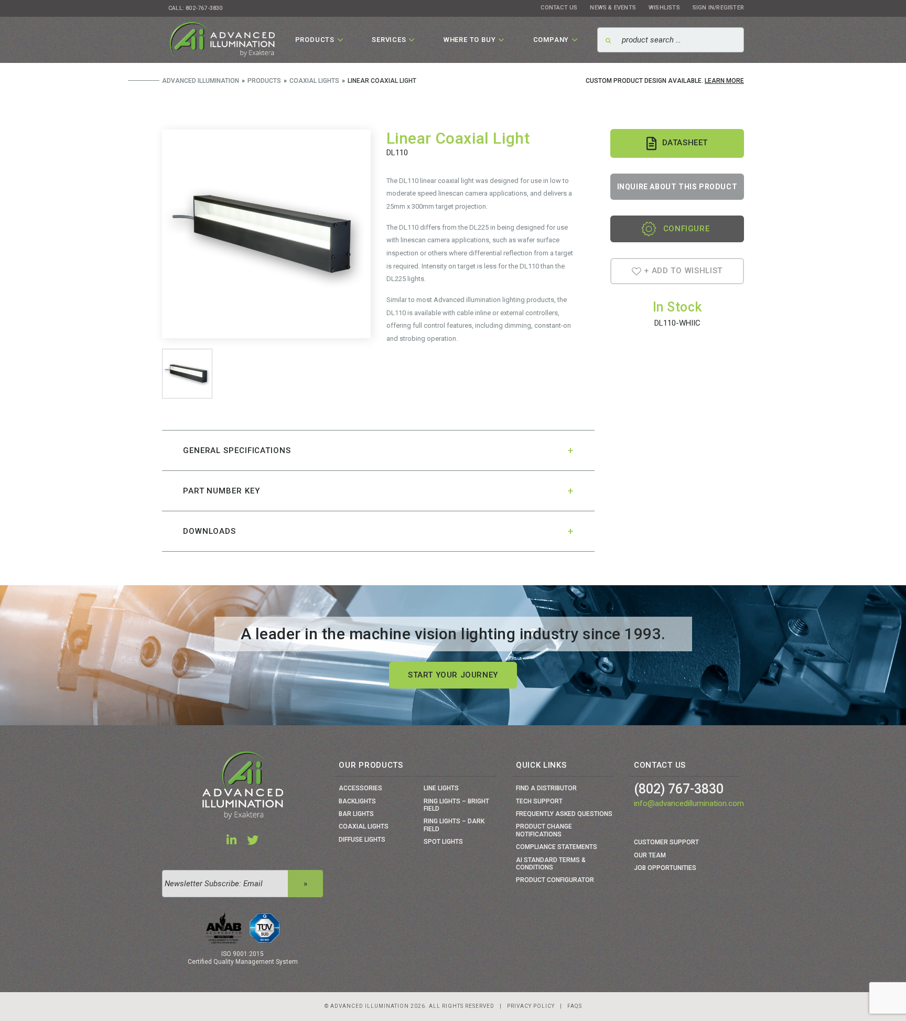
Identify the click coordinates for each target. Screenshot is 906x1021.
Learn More (724, 80)
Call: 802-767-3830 (195, 8)
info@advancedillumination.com (689, 803)
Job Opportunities (665, 868)
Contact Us (559, 7)
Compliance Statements (556, 847)
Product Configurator (555, 880)
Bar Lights (356, 814)
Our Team (650, 855)
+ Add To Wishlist (682, 271)
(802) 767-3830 (679, 789)
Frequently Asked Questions (564, 814)
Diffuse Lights (362, 839)
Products (315, 40)
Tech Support (539, 801)
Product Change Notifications (544, 830)
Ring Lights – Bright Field (456, 805)
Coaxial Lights (364, 826)
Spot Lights (443, 841)
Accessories (360, 788)
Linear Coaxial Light (458, 138)
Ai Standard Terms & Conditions (551, 863)
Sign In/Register (718, 7)
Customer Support (666, 842)
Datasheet (685, 142)
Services (389, 40)
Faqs (574, 1006)
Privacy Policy (531, 1006)
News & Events (613, 7)
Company (551, 40)
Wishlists (664, 7)
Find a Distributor (546, 788)
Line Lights (441, 788)
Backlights (357, 801)
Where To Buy (470, 40)
